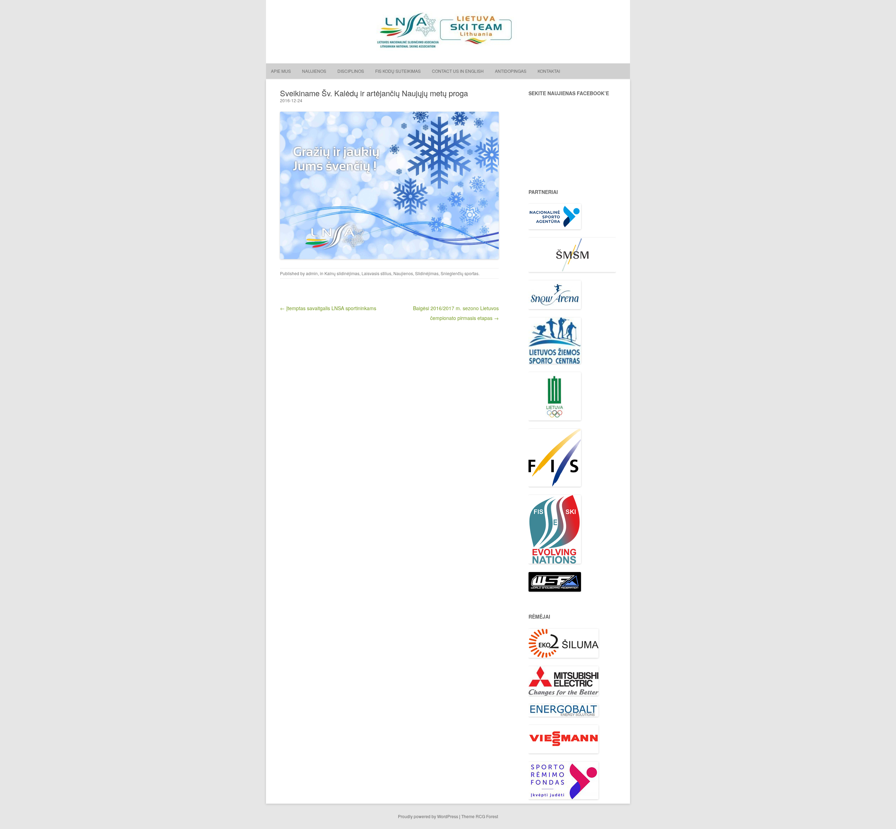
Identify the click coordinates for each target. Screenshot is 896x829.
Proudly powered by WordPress (428, 816)
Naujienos (314, 71)
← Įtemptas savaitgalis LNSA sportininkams (328, 308)
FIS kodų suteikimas (398, 71)
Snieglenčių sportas (459, 273)
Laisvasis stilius (376, 273)
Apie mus (281, 71)
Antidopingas (510, 71)
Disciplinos (350, 71)
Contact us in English (458, 71)
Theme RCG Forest (479, 816)
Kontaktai (549, 71)
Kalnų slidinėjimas (341, 273)
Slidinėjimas (427, 273)
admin (312, 273)
